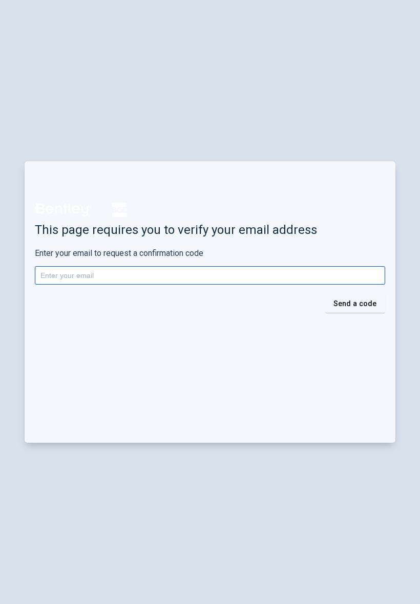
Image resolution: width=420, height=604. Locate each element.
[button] (63, 210)
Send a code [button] (355, 303)
